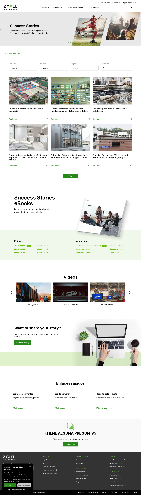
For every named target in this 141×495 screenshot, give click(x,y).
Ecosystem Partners (116, 466)
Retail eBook (115, 252)
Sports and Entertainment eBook (90, 246)
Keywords (105, 64)
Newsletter (79, 478)
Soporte (45, 460)
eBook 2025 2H (43, 246)
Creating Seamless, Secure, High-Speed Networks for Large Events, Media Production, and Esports (60, 32)
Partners (115, 3)
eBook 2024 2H (43, 249)
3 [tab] (73, 42)
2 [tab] (70, 42)
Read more (13, 119)
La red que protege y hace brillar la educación (26, 109)
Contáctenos (70, 444)
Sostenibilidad (114, 478)
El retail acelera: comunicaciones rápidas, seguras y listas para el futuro (69, 109)
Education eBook (116, 246)
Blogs (78, 482)
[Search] (131, 7)
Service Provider (104, 3)
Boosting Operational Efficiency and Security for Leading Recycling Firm (110, 156)
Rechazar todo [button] (24, 485)
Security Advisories (48, 470)
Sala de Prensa (82, 468)
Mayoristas (79, 463)
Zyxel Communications (116, 485)
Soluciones (57, 7)
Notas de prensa (81, 471)
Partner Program (114, 463)
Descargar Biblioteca (49, 466)
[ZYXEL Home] (10, 7)
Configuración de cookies (128, 492)
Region (73, 64)
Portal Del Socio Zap (116, 460)
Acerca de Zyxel (114, 475)
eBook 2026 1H (22, 246)
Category (12, 64)
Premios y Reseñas (82, 475)
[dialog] (17, 478)
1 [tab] (68, 42)
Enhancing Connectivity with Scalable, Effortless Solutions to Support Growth (69, 156)
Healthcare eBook (82, 249)
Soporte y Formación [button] (74, 7)
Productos (45, 7)
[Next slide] (139, 29)
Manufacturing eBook (83, 252)
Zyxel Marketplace (81, 460)
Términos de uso (93, 492)
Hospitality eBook (117, 249)
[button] (17, 489)
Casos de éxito (114, 482)
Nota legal (81, 492)
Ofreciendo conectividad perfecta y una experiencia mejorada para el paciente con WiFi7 (28, 157)
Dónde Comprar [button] (93, 7)
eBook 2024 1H (20, 252)
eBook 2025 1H (20, 249)
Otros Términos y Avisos (50, 473)
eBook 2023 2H (43, 252)
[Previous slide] (2, 29)
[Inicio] (5, 53)
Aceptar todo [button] (10, 485)
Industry (43, 64)
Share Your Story (22, 343)
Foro (44, 463)
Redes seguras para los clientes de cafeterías (110, 109)
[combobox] (30, 466)
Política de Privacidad (109, 492)
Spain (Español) (128, 3)
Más (70, 176)
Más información (18, 408)
